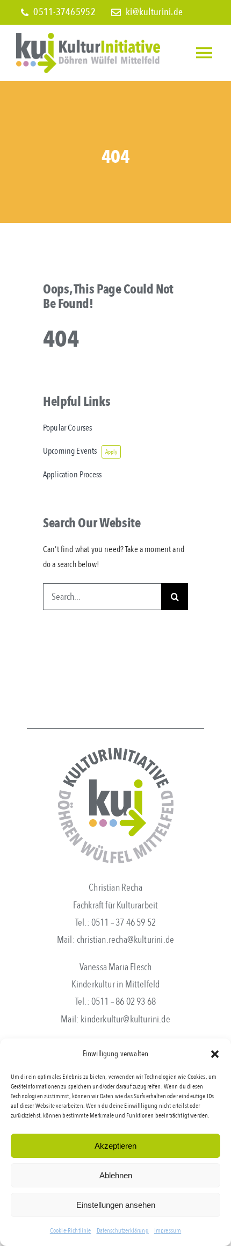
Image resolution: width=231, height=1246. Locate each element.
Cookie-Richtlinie (70, 1230)
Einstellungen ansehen (115, 1204)
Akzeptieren (115, 1145)
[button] (215, 1054)
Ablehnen (115, 1175)
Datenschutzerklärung (123, 1230)
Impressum (167, 1230)
